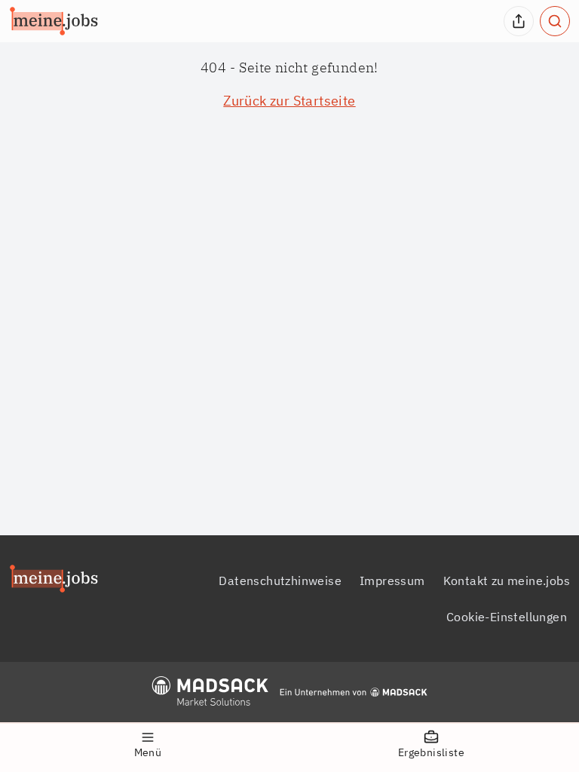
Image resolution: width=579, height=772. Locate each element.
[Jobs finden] (555, 21)
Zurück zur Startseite (289, 100)
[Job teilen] (519, 21)
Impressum (392, 580)
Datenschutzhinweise (280, 580)
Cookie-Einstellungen (506, 616)
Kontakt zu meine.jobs (506, 580)
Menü (148, 752)
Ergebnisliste (431, 752)
